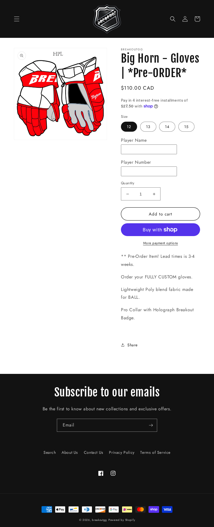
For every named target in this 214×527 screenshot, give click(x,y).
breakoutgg (99, 520)
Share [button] (132, 345)
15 (186, 126)
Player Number (136, 162)
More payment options (160, 243)
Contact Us (93, 452)
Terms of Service (155, 452)
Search (49, 452)
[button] (17, 19)
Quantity (127, 183)
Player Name (134, 140)
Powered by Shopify (121, 520)
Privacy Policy (121, 452)
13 (148, 126)
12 (129, 126)
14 (167, 126)
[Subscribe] (151, 425)
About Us (70, 452)
